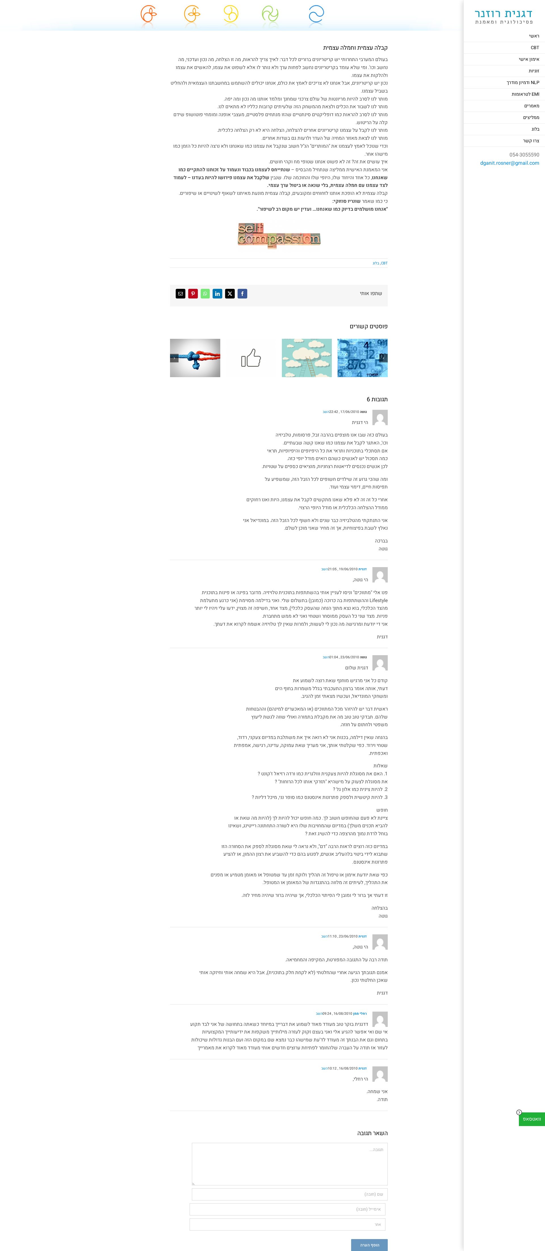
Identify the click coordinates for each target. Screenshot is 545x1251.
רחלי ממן (360, 1013)
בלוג (376, 263)
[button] (383, 358)
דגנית (363, 569)
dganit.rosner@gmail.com (509, 163)
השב (326, 411)
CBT (384, 263)
